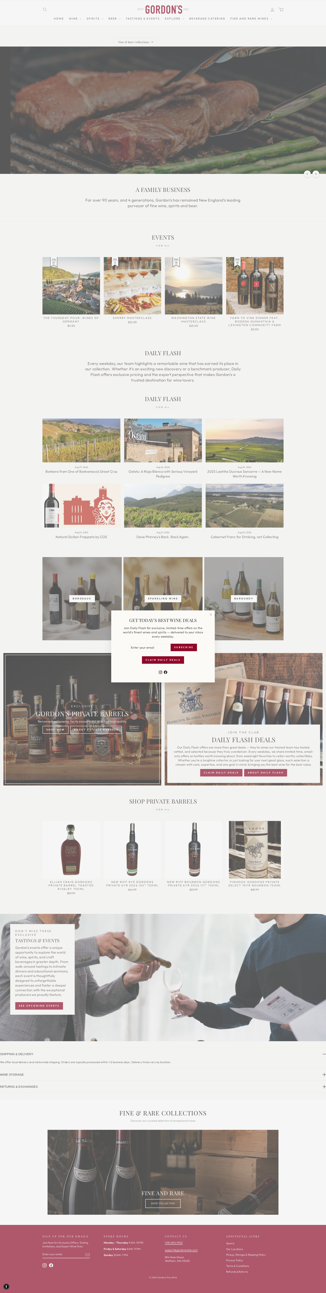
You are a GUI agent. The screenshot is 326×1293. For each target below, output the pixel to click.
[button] (6, 1287)
